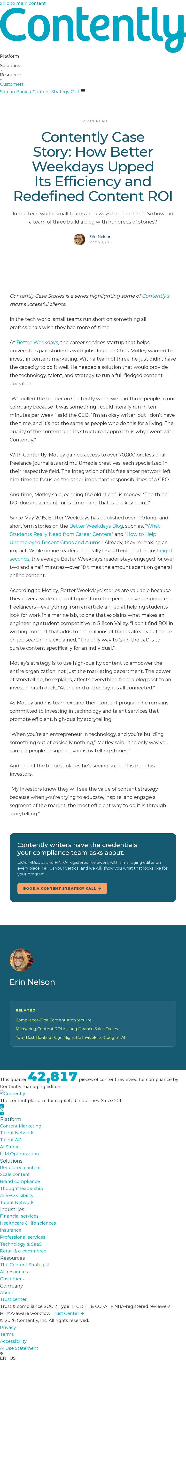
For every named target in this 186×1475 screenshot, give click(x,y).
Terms (7, 1334)
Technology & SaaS (21, 1244)
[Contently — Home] (93, 30)
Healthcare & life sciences (28, 1223)
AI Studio (10, 1147)
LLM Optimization (19, 1154)
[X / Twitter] (93, 1110)
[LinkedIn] (93, 1106)
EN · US (8, 1358)
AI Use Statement (19, 1348)
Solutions (10, 65)
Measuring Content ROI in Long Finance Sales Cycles (67, 1029)
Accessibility (13, 1341)
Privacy (8, 1327)
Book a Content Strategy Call (47, 91)
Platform (9, 56)
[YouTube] (93, 1114)
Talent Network (17, 1132)
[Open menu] (82, 90)
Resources (11, 74)
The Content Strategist (24, 1264)
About (6, 1292)
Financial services (19, 1216)
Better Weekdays (37, 342)
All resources (14, 1271)
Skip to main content (23, 3)
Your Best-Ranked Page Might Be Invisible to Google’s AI (70, 1037)
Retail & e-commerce (23, 1251)
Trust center (13, 1299)
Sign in (7, 91)
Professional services (22, 1237)
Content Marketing (20, 1126)
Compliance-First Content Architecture (54, 1020)
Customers (12, 84)
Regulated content (20, 1167)
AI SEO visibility (16, 1195)
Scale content (15, 1174)
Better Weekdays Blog (96, 526)
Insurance (10, 1230)
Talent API (11, 1140)
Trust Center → (68, 1313)
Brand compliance (20, 1181)
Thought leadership (21, 1188)
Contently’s (155, 296)
